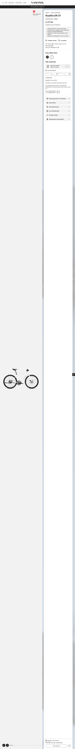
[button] (37, 12)
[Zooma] (21, 380)
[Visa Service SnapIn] (73, 374)
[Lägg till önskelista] (69, 745)
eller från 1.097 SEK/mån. (57, 742)
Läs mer (65, 83)
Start (67, 66)
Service (24, 2)
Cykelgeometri (48, 77)
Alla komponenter (49, 45)
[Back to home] (37, 2)
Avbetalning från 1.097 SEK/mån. (52, 24)
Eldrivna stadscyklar (55, 12)
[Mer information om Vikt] (52, 44)
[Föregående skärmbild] (3, 745)
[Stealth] (47, 57)
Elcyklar (47, 12)
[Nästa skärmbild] (7, 745)
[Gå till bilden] (15, 745)
